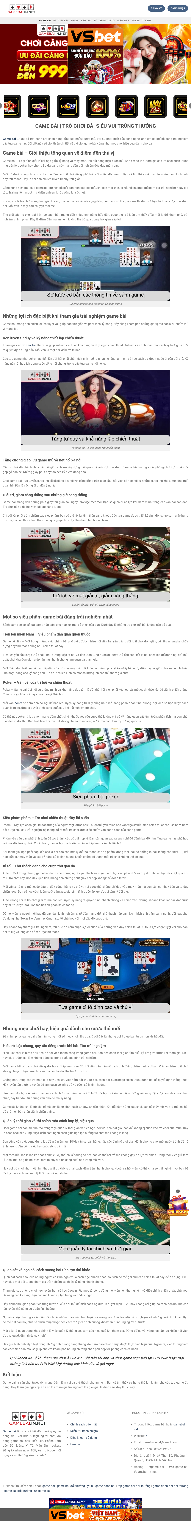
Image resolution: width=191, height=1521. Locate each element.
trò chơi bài (29, 345)
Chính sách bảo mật (83, 1424)
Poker (136, 20)
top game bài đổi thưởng (134, 1486)
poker (18, 703)
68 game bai (42, 1491)
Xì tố (111, 20)
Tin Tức (147, 20)
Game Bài (45, 20)
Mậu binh (123, 20)
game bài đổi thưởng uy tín (75, 1486)
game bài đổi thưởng (18, 1491)
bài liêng (100, 20)
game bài (48, 1486)
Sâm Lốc (86, 20)
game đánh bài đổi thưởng (170, 1486)
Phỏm (74, 20)
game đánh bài (105, 1486)
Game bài (9, 1431)
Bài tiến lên (60, 20)
